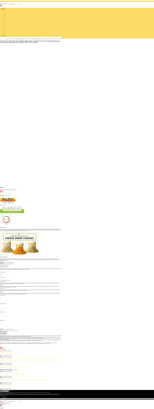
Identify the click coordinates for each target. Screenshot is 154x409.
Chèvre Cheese (7, 15)
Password (1, 403)
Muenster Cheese (7, 26)
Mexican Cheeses (7, 24)
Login (0, 405)
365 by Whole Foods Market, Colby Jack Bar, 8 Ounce (9, 353)
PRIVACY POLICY (4, 396)
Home (2, 8)
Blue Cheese (7, 11)
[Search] (20, 401)
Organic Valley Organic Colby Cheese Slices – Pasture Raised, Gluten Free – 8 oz (14, 374)
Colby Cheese (4, 38)
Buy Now (1, 347)
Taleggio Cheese (7, 34)
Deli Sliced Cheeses (8, 17)
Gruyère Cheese (7, 20)
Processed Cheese (7, 31)
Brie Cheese (6, 12)
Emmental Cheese (7, 18)
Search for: (1, 401)
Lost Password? (13, 403)
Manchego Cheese (7, 23)
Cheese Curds (7, 14)
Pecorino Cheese (7, 30)
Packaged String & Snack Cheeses (10, 27)
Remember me (3, 404)
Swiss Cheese (7, 33)
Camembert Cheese (8, 13)
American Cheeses (7, 10)
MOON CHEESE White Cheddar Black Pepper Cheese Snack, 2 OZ (11, 367)
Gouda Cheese (7, 19)
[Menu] (0, 37)
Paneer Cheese (7, 28)
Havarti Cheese (7, 21)
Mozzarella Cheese (7, 25)
